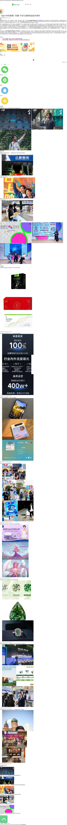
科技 (22, 0)
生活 (11, 0)
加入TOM (8, 823)
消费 (19, 0)
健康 (17, 0)
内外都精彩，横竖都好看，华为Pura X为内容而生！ (8, 397)
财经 (16, 0)
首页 (0, 0)
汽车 (21, 0)
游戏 (7, 0)
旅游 (9, 0)
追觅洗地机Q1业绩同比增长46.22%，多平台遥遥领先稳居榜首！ (10, 333)
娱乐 (4, 0)
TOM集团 (1, 823)
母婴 (12, 0)
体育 (5, 0)
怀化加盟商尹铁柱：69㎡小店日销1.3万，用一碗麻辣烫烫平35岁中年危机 (12, 709)
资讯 (2, 0)
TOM (1, 154)
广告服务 (4, 823)
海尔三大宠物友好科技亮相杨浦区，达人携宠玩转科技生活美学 (10, 463)
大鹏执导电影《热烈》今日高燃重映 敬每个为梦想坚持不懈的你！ (10, 175)
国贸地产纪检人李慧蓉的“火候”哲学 (6, 198)
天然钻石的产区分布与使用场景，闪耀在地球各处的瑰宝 (9, 579)
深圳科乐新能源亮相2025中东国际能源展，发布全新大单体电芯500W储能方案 (13, 643)
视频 (14, 0)
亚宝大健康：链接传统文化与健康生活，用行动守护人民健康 (10, 267)
